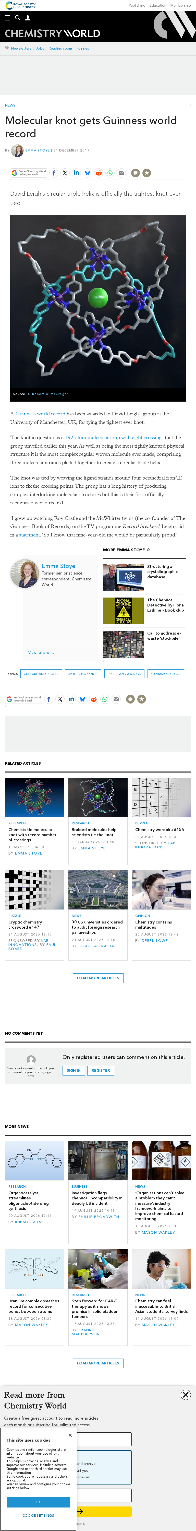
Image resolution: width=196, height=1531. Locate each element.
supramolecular (166, 674)
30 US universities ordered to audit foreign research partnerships (97, 927)
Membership (180, 5)
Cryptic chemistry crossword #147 (25, 925)
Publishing (137, 5)
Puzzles (83, 48)
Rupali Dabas (29, 1222)
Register (101, 1070)
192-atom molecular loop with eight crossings (114, 437)
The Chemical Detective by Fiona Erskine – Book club (165, 605)
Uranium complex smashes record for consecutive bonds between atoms (33, 1306)
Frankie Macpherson (86, 1332)
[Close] (70, 1435)
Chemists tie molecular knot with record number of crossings (32, 835)
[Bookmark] (146, 173)
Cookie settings (38, 1515)
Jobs (40, 48)
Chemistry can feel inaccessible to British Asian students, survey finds (161, 1306)
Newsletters (21, 48)
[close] (185, 161)
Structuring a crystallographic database (162, 571)
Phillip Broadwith (99, 1217)
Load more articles (98, 978)
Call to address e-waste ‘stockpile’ (164, 636)
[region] (38, 1479)
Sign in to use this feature (161, 161)
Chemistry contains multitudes (153, 925)
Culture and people (41, 674)
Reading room (60, 48)
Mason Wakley (158, 1232)
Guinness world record (40, 414)
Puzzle (141, 823)
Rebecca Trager (97, 946)
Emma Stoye (38, 150)
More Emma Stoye (124, 549)
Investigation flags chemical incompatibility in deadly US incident (97, 1198)
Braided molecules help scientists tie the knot (94, 832)
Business (80, 1186)
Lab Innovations (155, 845)
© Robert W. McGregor (48, 394)
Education (158, 5)
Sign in (74, 1070)
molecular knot (83, 674)
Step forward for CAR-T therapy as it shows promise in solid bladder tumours (95, 1309)
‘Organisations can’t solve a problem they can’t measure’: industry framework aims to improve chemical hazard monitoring (160, 1205)
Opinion (142, 916)
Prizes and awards (124, 674)
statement (29, 535)
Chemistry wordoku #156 (159, 829)
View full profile (41, 652)
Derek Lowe (155, 941)
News (10, 105)
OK (38, 1502)
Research (17, 823)
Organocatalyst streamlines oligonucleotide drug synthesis (28, 1200)
